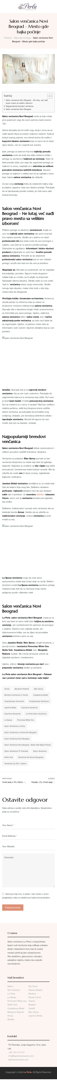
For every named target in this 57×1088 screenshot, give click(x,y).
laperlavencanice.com (18, 1059)
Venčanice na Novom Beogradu (31, 757)
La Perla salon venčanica (36, 713)
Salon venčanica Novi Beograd (18, 109)
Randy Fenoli (34, 997)
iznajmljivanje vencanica (14, 701)
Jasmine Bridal (10, 707)
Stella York (8, 757)
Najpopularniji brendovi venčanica (19, 106)
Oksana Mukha (35, 989)
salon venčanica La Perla (14, 726)
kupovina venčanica (29, 707)
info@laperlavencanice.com (21, 1055)
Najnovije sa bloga (22, 37)
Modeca (32, 993)
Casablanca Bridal (40, 695)
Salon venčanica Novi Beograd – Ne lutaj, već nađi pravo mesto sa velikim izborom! (27, 101)
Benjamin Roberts (22, 688)
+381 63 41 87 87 (16, 1052)
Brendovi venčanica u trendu (16, 695)
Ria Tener (33, 986)
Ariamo (31, 1000)
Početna (8, 37)
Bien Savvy (38, 688)
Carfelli (31, 1008)
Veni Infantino (13, 989)
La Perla (11, 993)
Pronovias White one (17, 1000)
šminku (40, 494)
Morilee (10, 1019)
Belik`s (10, 986)
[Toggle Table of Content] (48, 96)
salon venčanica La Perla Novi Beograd (20, 732)
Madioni (32, 1004)
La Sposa (8, 720)
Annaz (7, 688)
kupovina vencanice (12, 713)
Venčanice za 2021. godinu (15, 763)
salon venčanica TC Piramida (16, 751)
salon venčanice (40, 751)
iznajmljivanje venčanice (39, 701)
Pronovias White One (25, 720)
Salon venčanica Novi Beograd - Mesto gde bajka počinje (27, 744)
